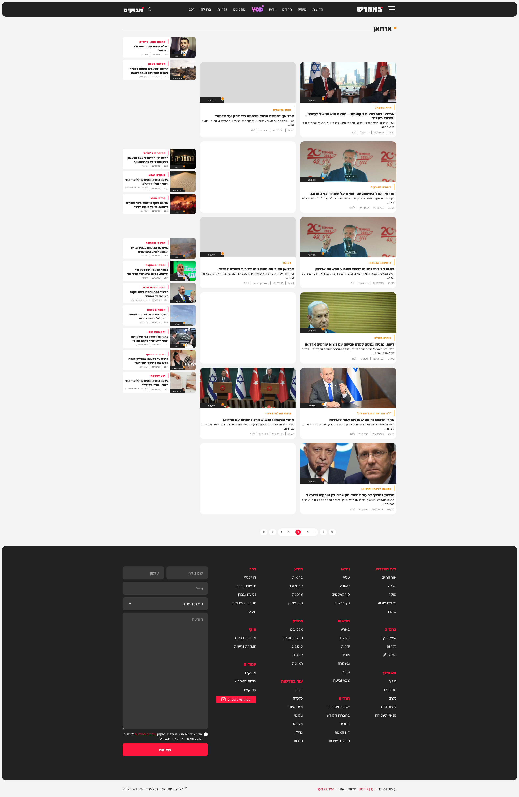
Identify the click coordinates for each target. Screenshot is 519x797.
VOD (257, 9)
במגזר (345, 723)
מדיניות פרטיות (244, 637)
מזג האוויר (295, 706)
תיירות (298, 740)
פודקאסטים (341, 594)
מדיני (346, 654)
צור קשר (249, 689)
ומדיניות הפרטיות (145, 734)
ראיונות (297, 663)
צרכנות (297, 594)
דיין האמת (342, 732)
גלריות (222, 9)
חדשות (317, 9)
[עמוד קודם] (323, 532)
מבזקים (250, 672)
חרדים (287, 9)
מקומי (298, 715)
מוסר (392, 594)
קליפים (298, 654)
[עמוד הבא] (272, 532)
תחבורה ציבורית (244, 602)
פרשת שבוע (387, 602)
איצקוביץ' (389, 637)
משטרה (344, 663)
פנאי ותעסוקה (385, 715)
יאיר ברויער (325, 789)
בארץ (345, 629)
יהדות (345, 646)
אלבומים (296, 629)
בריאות (297, 577)
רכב (192, 9)
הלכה (392, 585)
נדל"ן (299, 732)
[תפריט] (391, 9)
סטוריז (345, 585)
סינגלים (297, 646)
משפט (298, 723)
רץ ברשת (342, 602)
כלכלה (298, 698)
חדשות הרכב (246, 585)
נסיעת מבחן (247, 594)
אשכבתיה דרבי (338, 706)
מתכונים (239, 9)
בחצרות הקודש (338, 715)
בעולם (345, 637)
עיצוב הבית (387, 706)
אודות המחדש (245, 681)
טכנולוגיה (295, 585)
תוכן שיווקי (295, 602)
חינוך (392, 681)
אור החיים (389, 577)
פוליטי (345, 671)
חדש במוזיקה (292, 637)
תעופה (251, 611)
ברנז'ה (206, 9)
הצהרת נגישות (245, 646)
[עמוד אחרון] (263, 532)
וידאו (272, 9)
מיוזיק (302, 9)
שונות (392, 611)
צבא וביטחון (341, 680)
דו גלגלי (250, 577)
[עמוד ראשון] (332, 532)
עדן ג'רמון (366, 789)
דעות (299, 689)
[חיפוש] (149, 9)
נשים (392, 698)
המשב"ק (389, 654)
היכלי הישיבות (339, 740)
